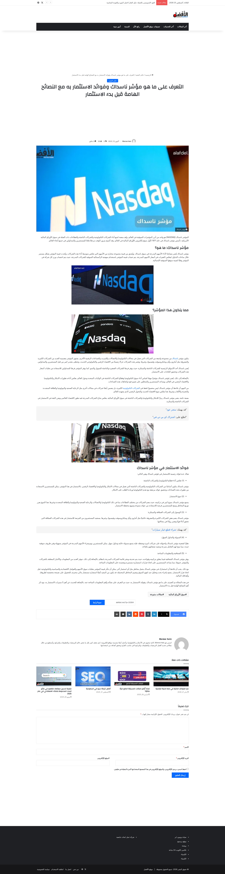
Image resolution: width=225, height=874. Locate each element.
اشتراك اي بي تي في (164, 417)
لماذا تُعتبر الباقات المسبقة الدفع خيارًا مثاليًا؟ (135, 690)
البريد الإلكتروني (182, 758)
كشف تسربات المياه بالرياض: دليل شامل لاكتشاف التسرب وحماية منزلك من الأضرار (124, 3)
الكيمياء (183, 854)
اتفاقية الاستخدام (57, 869)
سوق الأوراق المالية (177, 594)
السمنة (127, 27)
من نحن (76, 869)
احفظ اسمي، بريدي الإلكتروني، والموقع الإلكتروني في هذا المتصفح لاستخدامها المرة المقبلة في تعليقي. (150, 769)
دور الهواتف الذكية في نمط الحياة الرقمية (172, 688)
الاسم (186, 747)
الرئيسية (148, 75)
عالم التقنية (140, 75)
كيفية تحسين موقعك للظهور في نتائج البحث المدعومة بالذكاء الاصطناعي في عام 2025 (54, 691)
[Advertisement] (112, 51)
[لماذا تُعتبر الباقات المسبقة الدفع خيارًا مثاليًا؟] (132, 676)
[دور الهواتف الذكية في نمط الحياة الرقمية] (171, 676)
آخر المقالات (182, 27)
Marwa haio (126, 141)
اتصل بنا (68, 869)
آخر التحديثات (169, 27)
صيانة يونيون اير (180, 837)
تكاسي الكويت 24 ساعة (177, 850)
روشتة (184, 846)
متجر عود (171, 409)
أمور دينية (117, 27)
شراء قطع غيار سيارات (164, 529)
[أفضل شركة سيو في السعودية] (93, 676)
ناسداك (175, 358)
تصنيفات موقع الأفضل (151, 27)
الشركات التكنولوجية (131, 388)
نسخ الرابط (97, 602)
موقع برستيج (181, 841)
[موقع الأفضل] (180, 14)
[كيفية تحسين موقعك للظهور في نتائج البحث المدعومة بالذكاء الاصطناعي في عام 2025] (53, 676)
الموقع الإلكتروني (103, 758)
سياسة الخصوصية (43, 869)
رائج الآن (136, 27)
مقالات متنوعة (156, 594)
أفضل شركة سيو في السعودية (98, 688)
